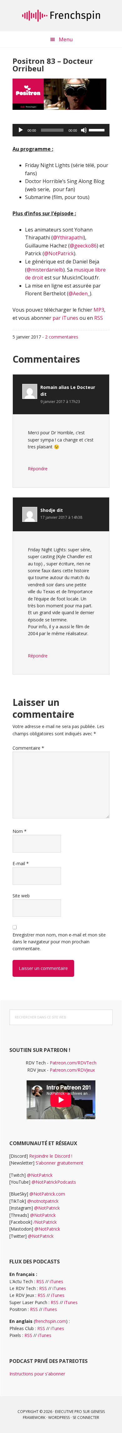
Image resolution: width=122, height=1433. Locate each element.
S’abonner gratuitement (59, 1163)
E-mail (21, 863)
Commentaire (28, 748)
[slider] (97, 129)
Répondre (38, 469)
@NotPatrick (59, 253)
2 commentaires (61, 337)
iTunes (56, 1281)
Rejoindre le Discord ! (50, 1156)
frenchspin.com (50, 1321)
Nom (20, 831)
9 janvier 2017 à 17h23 (60, 401)
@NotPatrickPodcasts (54, 1182)
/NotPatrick (45, 1222)
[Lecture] (21, 130)
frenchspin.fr (61, 15)
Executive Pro (68, 1411)
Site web (21, 896)
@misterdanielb (45, 269)
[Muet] (84, 130)
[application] (61, 130)
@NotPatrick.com (47, 1194)
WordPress (59, 1417)
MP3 (99, 309)
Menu (66, 39)
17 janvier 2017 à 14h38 (61, 517)
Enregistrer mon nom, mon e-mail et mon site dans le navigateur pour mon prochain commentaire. (59, 942)
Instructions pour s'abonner (37, 1374)
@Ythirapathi (68, 237)
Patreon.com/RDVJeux (72, 1070)
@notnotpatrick (42, 1201)
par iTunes (65, 317)
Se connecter (86, 1417)
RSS (98, 317)
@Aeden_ (79, 293)
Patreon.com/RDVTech (73, 1063)
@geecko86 (83, 245)
